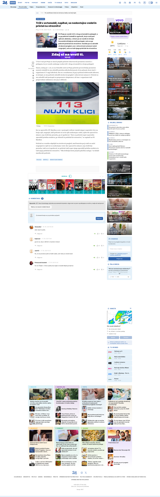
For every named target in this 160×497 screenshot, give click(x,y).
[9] (69, 186)
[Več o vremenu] (129, 52)
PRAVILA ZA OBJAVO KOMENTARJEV (40, 207)
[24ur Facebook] (82, 472)
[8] (60, 186)
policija (39, 159)
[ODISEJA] (67, 176)
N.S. (33, 66)
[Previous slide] (100, 176)
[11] (88, 186)
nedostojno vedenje (56, 159)
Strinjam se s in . (119, 254)
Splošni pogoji (97, 476)
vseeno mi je (112, 334)
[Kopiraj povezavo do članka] (33, 80)
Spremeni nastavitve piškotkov (69, 476)
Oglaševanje (18, 476)
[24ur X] (86, 472)
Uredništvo (26, 476)
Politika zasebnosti (86, 476)
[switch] (150, 2)
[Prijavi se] (144, 2)
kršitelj (45, 159)
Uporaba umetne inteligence (80, 479)
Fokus (67, 7)
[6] (42, 186)
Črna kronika (23, 7)
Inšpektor (74, 7)
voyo (110, 428)
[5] (33, 186)
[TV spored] (129, 2)
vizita (85, 387)
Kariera (40, 476)
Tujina (31, 7)
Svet (81, 7)
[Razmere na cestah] (134, 2)
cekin (111, 387)
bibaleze (33, 387)
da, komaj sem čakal (114, 329)
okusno (85, 428)
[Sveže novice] (37, 13)
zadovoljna (61, 387)
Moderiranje (48, 476)
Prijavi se (99, 218)
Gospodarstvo (40, 7)
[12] (97, 186)
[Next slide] (103, 176)
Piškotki (55, 476)
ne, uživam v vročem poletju (117, 331)
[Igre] (124, 2)
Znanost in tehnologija (55, 7)
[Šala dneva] (128, 277)
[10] (78, 186)
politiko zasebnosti (115, 255)
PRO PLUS (34, 476)
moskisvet (34, 428)
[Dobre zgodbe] (120, 2)
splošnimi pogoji (121, 253)
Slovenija (13, 7)
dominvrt (60, 428)
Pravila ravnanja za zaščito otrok (114, 476)
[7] (51, 186)
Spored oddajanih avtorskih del (136, 476)
